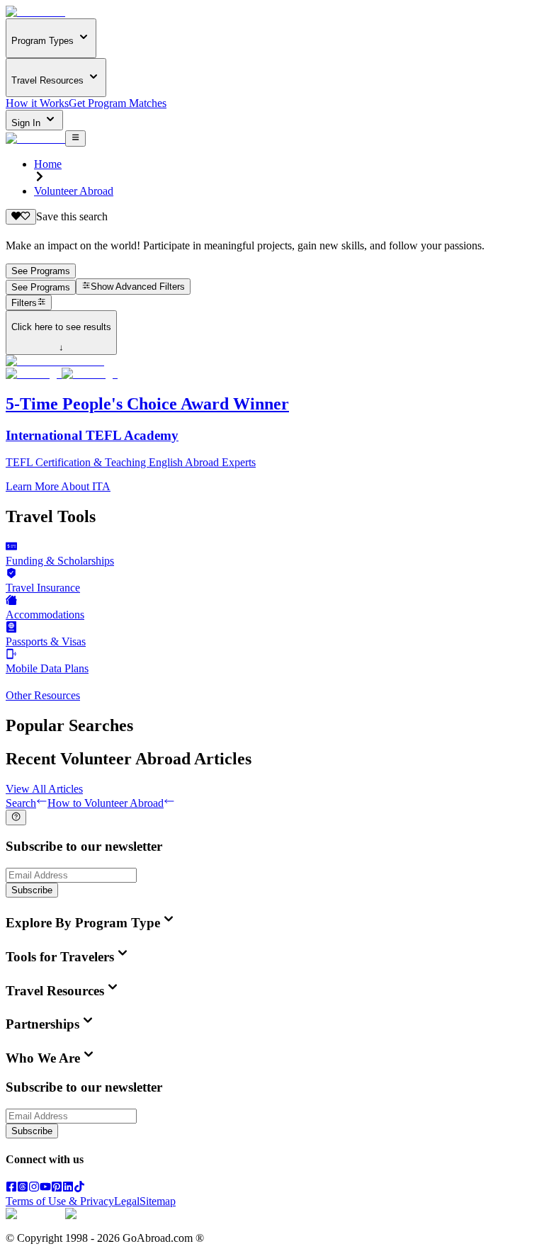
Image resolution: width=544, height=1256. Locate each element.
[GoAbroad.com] (35, 12)
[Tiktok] (79, 1188)
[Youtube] (45, 1188)
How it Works (37, 103)
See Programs (40, 271)
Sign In (27, 123)
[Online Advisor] (16, 817)
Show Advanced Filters (138, 287)
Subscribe (31, 890)
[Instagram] (34, 1188)
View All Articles (44, 789)
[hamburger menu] (75, 138)
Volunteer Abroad (73, 191)
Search (21, 803)
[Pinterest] (56, 1188)
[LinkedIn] (68, 1188)
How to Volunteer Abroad (105, 803)
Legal (127, 1201)
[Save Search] (21, 217)
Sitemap (158, 1201)
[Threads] (22, 1188)
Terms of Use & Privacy (60, 1201)
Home (48, 164)
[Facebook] (11, 1188)
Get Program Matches (117, 103)
